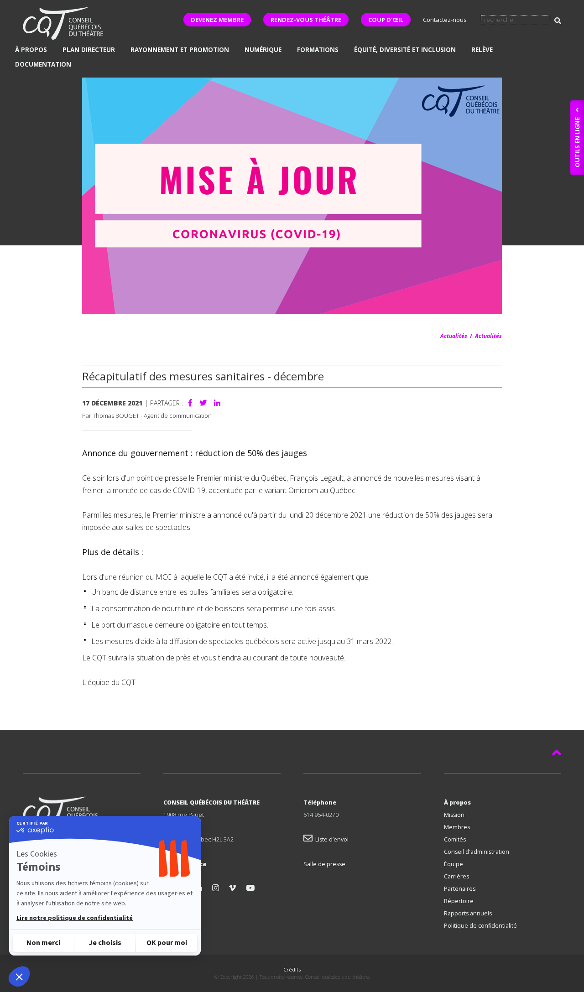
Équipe (453, 864)
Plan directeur (89, 50)
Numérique (263, 50)
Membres (457, 827)
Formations (318, 50)
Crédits (292, 969)
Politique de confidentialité (480, 926)
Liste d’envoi (331, 839)
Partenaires (459, 889)
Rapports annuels (468, 913)
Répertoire (459, 901)
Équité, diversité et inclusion (405, 50)
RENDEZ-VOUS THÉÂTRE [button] (306, 20)
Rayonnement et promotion (179, 50)
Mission (454, 815)
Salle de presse (324, 864)
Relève (482, 50)
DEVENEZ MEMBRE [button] (217, 20)
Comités (455, 839)
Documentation (43, 64)
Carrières (456, 876)
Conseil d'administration (476, 852)
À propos (31, 50)
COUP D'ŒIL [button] (385, 20)
